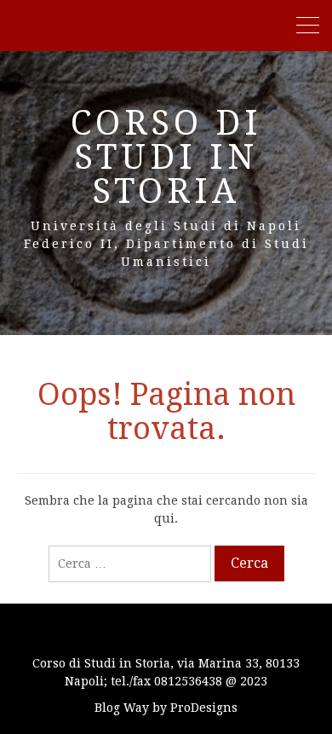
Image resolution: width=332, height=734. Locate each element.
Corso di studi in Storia (166, 157)
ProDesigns (204, 707)
